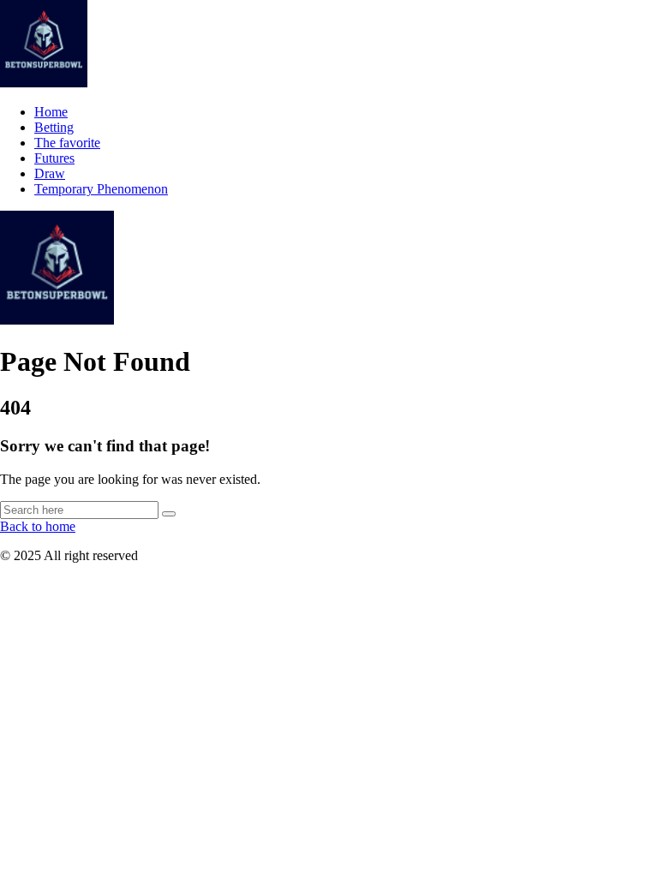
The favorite (67, 142)
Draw (49, 173)
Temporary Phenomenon (101, 189)
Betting (54, 127)
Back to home (37, 526)
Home (51, 111)
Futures (54, 158)
